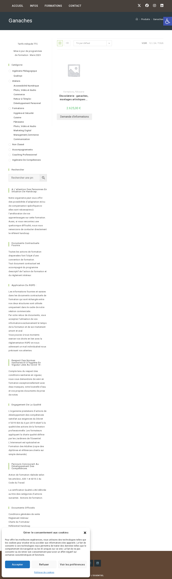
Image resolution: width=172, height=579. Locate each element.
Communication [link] (22, 139)
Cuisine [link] (17, 117)
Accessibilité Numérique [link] (26, 85)
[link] (167, 21)
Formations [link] (68, 92)
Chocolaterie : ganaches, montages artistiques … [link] (74, 98)
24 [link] (155, 43)
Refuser (44, 564)
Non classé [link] (18, 144)
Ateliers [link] (16, 81)
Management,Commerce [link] (26, 135)
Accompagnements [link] (22, 149)
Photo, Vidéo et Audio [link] (25, 90)
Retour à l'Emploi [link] (22, 99)
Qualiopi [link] (18, 76)
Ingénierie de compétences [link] (26, 160)
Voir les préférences (72, 564)
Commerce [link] (19, 94)
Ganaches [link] (158, 19)
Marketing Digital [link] (22, 130)
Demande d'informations (74, 116)
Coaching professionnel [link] (24, 154)
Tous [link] (160, 43)
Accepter (17, 564)
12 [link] (150, 43)
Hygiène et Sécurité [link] (24, 113)
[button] (85, 532)
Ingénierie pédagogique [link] (24, 71)
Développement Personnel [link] (27, 103)
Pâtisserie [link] (79, 92)
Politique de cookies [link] (44, 572)
